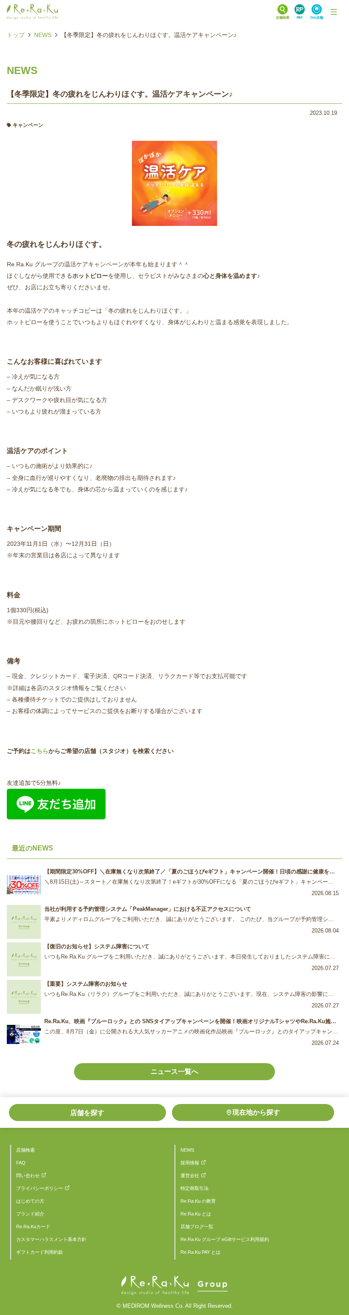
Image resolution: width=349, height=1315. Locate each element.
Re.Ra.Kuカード (33, 1226)
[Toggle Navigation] (333, 11)
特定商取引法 (194, 1188)
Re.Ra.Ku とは (195, 1213)
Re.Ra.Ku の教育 (198, 1201)
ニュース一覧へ (174, 1071)
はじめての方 (30, 1201)
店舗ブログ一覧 (196, 1226)
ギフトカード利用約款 (39, 1252)
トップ (16, 34)
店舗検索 (25, 1149)
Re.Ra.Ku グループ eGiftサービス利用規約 (224, 1239)
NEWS (42, 34)
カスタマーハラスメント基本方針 (51, 1239)
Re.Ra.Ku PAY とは (200, 1252)
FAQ (21, 1162)
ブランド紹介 (30, 1213)
